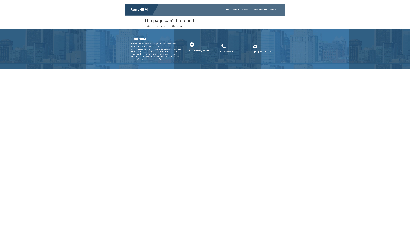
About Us (235, 10)
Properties (246, 10)
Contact (273, 10)
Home (227, 10)
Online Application (260, 10)
